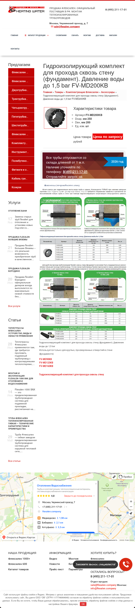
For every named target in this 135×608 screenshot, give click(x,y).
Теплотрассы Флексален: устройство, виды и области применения (20, 332)
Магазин (113, 35)
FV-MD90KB (45, 359)
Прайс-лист (56, 569)
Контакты (15, 49)
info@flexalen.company (103, 588)
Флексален (97, 558)
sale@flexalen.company (67, 26)
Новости (54, 564)
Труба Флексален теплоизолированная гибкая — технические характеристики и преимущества (21, 423)
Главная (14, 35)
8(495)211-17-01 (75, 172)
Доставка (100, 35)
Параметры (76, 569)
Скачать (75, 35)
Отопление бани (17, 211)
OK (83, 604)
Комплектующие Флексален (82, 92)
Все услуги (14, 306)
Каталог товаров (18, 569)
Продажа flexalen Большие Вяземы (19, 238)
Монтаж (87, 35)
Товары (59, 92)
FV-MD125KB (46, 362)
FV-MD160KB (46, 366)
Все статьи (14, 461)
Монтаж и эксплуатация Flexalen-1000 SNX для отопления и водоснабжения (20, 378)
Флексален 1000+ (19, 558)
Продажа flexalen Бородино (19, 269)
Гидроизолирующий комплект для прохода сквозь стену (71, 374)
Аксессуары (108, 92)
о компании (61, 35)
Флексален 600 (17, 564)
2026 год (117, 161)
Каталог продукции (39, 35)
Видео (53, 558)
